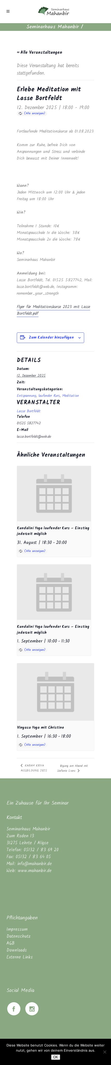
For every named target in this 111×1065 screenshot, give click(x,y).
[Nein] (104, 1051)
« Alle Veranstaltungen (39, 52)
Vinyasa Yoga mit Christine (40, 727)
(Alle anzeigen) (34, 113)
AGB (10, 943)
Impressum (17, 929)
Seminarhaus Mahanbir (52, 27)
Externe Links (19, 957)
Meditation (70, 396)
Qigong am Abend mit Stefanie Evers (72, 768)
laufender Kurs (49, 396)
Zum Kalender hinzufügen (51, 337)
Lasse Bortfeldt (29, 411)
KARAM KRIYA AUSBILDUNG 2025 (34, 768)
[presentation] (54, 493)
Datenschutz (18, 936)
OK (55, 1057)
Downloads (16, 950)
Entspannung (26, 396)
